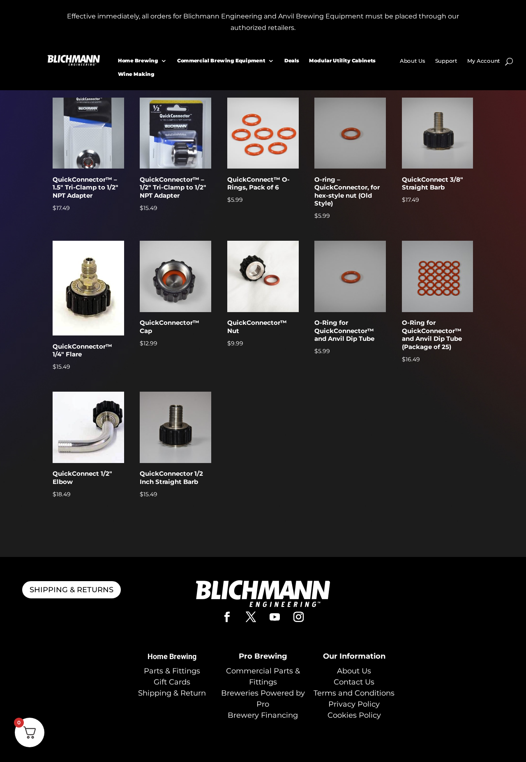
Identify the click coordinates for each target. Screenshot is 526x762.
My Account (483, 61)
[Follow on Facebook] (227, 617)
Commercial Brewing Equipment (221, 60)
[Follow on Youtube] (275, 617)
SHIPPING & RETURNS (71, 589)
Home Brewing (138, 60)
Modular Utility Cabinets (342, 60)
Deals (291, 60)
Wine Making (136, 74)
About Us (412, 61)
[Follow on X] (251, 617)
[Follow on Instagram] (298, 617)
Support (446, 61)
